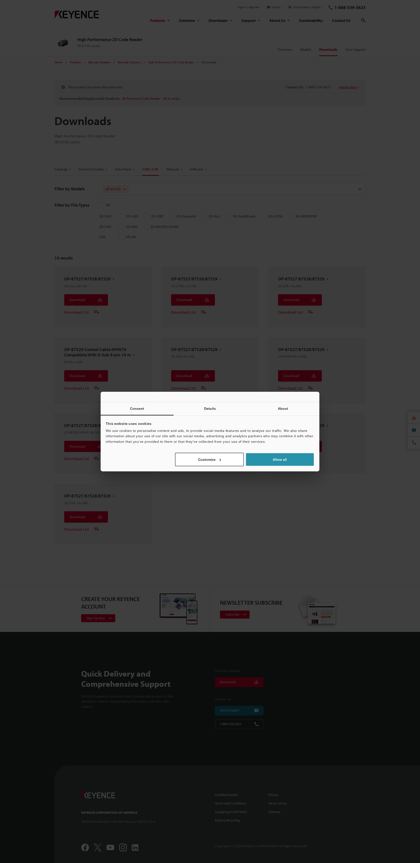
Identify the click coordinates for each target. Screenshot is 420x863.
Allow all (280, 459)
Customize (207, 459)
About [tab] (283, 408)
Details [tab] (210, 408)
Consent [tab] (137, 408)
